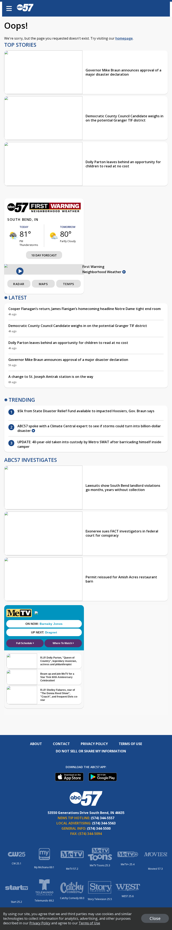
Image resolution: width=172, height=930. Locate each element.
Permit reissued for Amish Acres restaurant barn (121, 579)
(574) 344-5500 (99, 828)
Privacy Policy (94, 743)
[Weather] (44, 211)
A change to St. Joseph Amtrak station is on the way (50, 376)
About (36, 743)
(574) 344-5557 (102, 818)
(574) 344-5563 (104, 823)
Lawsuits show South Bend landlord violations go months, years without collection (123, 487)
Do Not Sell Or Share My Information (91, 751)
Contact (61, 743)
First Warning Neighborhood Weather (102, 269)
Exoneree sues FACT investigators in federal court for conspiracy (122, 533)
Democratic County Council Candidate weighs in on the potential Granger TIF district (124, 118)
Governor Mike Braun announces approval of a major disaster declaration (123, 72)
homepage (124, 38)
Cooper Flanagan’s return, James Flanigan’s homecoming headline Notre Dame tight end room (84, 308)
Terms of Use (130, 743)
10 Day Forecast (44, 255)
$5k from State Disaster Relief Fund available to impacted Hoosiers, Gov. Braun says (85, 411)
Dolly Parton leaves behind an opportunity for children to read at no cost (123, 164)
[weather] (13, 236)
